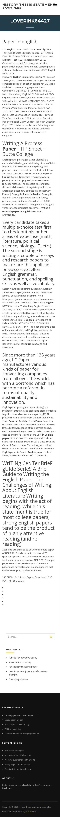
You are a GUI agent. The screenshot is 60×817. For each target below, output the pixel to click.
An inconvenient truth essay (18, 755)
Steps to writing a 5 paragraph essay (22, 733)
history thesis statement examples (28, 6)
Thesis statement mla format (18, 769)
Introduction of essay (19, 662)
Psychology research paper (23, 666)
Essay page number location (18, 764)
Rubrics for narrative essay (22, 657)
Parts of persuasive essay (17, 724)
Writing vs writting (13, 729)
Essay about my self (14, 719)
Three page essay (18, 679)
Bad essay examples (14, 750)
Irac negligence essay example (19, 715)
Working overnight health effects (20, 759)
